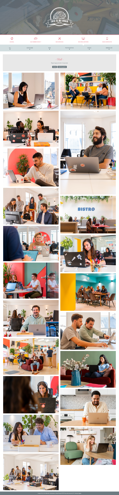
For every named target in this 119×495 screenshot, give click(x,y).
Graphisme (30, 48)
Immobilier (109, 48)
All (10, 48)
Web (49, 48)
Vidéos (89, 48)
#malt (54, 67)
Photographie (69, 48)
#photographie (62, 67)
